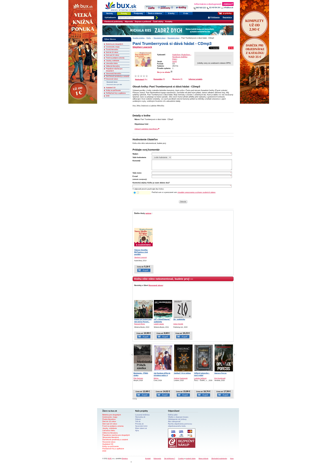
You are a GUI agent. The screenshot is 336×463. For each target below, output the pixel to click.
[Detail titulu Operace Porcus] (203, 358)
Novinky (109, 13)
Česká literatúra (112, 50)
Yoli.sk (137, 421)
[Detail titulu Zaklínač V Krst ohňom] (163, 358)
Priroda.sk (139, 424)
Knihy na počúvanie (113, 90)
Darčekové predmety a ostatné (117, 76)
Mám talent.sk (141, 428)
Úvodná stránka (139, 38)
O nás (185, 13)
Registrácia (227, 17)
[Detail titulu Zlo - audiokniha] (182, 309)
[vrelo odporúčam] (146, 76)
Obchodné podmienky (219, 458)
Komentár (136, 161)
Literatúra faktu (112, 63)
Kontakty (168, 22)
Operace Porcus (200, 373)
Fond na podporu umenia (115, 58)
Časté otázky (158, 22)
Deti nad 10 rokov (112, 55)
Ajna (137, 430)
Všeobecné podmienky (113, 22)
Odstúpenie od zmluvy (177, 419)
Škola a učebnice (155, 13)
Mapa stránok (203, 458)
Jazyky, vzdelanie (112, 61)
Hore (232, 458)
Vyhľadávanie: (111, 18)
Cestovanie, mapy (113, 47)
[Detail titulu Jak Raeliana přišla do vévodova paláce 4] (143, 357)
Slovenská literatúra (113, 74)
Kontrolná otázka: (140, 183)
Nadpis (135, 154)
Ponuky (124, 13)
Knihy (149, 38)
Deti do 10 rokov (112, 52)
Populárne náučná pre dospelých (116, 435)
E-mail (135, 176)
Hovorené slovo (159, 38)
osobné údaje (191, 458)
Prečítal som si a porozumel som (184, 192)
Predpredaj (138, 13)
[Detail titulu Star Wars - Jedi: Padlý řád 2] (224, 358)
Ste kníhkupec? (169, 458)
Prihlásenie (215, 17)
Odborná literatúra (113, 66)
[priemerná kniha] (141, 76)
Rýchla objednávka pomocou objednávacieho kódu (180, 425)
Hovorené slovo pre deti (114, 84)
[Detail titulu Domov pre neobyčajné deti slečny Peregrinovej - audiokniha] (143, 309)
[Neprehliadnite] (213, 6)
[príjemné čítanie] (144, 76)
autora (148, 213)
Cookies (181, 458)
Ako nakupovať (174, 421)
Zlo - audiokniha (179, 319)
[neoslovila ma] (138, 76)
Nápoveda (129, 22)
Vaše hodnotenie (139, 157)
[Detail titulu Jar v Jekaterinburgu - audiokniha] (163, 309)
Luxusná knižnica (142, 415)
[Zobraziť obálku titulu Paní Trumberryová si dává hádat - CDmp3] (143, 59)
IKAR (110, 458)
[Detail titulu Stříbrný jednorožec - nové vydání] (183, 357)
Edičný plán (173, 415)
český (174, 61)
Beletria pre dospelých (114, 44)
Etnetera (125, 458)
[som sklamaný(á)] (135, 76)
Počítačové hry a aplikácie (116, 93)
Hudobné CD (111, 88)
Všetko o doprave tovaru (178, 417)
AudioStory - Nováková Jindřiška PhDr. (181, 57)
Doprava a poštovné (143, 22)
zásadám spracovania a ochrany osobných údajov (196, 192)
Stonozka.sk (140, 417)
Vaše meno (137, 173)
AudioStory (176, 55)
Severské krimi (141, 426)
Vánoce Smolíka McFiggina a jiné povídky (141, 252)
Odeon (138, 419)
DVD (107, 96)
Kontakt (148, 458)
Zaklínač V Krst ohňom (162, 373)
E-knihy (171, 13)
